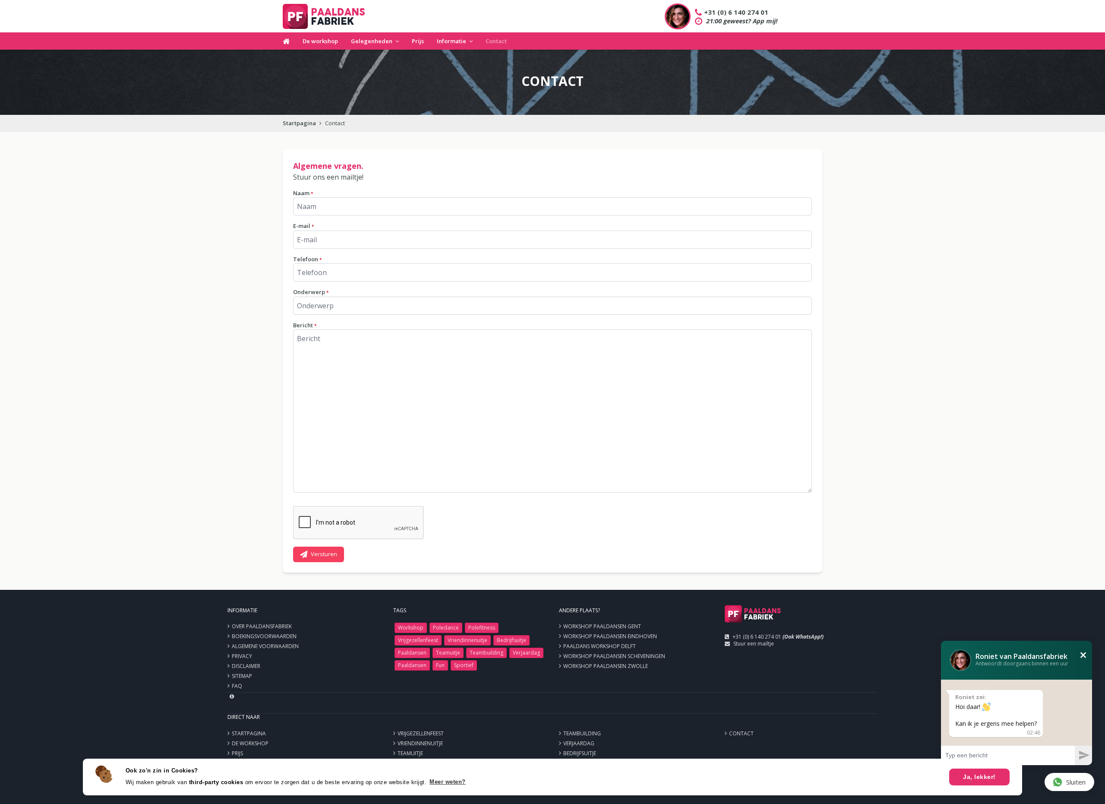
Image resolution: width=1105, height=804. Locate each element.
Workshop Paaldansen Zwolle (605, 666)
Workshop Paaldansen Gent (602, 626)
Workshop (410, 627)
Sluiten (1076, 782)
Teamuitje (448, 652)
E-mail (303, 226)
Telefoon (307, 259)
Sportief (464, 665)
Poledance (446, 627)
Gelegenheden (371, 41)
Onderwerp (310, 292)
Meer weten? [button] (447, 782)
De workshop (320, 41)
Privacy (242, 656)
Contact (496, 41)
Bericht (304, 325)
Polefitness (481, 627)
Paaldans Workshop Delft (599, 646)
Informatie (451, 41)
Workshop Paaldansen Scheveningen (614, 656)
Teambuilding (486, 652)
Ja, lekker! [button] (979, 776)
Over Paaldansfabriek (262, 626)
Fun (440, 665)
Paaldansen (412, 652)
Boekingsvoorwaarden (264, 636)
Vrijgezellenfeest (418, 640)
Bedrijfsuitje (511, 640)
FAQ (237, 686)
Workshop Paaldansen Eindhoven (610, 636)
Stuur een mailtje (753, 643)
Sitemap (242, 676)
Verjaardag (526, 652)
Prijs (418, 41)
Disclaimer (246, 666)
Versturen (324, 554)
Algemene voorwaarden (265, 646)
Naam (303, 193)
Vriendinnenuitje (467, 640)
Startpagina (299, 123)
